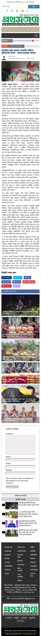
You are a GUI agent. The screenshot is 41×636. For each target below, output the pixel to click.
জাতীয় (32, 547)
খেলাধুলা (33, 562)
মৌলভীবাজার (21, 551)
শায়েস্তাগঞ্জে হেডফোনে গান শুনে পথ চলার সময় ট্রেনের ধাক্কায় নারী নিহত (19, 400)
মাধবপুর (7, 562)
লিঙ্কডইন (25, 618)
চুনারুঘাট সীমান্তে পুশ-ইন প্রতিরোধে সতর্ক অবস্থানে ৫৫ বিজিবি (20, 313)
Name (8, 457)
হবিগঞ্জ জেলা (19, 46)
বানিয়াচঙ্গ (8, 570)
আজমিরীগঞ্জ (8, 566)
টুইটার (17, 618)
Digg (28, 278)
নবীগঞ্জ (7, 559)
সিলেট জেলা (21, 547)
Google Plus (30, 282)
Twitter (18, 278)
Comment (10, 434)
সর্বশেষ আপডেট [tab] (20, 495)
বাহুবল (7, 574)
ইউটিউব (33, 618)
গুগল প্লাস (21, 621)
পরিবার (19, 581)
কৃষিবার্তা (20, 561)
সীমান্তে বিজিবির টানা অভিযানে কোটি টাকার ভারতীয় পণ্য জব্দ (17, 380)
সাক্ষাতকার (20, 565)
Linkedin (7, 282)
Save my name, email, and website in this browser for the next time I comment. (19, 480)
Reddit (17, 282)
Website (9, 470)
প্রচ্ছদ (6, 46)
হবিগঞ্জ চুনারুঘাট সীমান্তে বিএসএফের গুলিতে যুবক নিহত (29, 504)
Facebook (7, 278)
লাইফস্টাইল (34, 570)
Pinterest (7, 286)
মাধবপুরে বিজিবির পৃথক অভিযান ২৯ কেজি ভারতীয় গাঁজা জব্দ (17, 420)
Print (17, 286)
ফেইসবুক (9, 618)
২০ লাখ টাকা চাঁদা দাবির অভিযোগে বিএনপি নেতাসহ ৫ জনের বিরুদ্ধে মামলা (28, 514)
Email (8, 463)
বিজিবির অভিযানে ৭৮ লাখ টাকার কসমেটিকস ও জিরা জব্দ (19, 358)
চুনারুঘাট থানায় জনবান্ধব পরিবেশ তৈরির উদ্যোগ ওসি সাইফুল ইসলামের (28, 523)
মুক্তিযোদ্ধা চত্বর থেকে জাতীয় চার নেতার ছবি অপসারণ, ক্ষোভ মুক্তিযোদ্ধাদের (28, 532)
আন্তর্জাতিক (33, 555)
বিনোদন (32, 559)
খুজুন (33, 7)
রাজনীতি (32, 551)
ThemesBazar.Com (29, 634)
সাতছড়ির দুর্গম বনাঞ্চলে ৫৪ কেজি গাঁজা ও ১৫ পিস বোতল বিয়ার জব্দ (18, 335)
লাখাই (13, 46)
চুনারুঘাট (7, 555)
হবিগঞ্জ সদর (8, 547)
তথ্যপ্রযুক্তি (33, 566)
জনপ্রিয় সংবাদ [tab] (20, 499)
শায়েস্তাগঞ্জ (8, 551)
